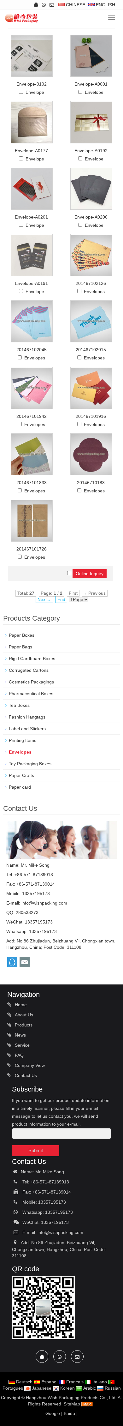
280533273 (27, 912)
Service (22, 1045)
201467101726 (31, 548)
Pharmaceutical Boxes (31, 693)
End (61, 599)
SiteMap (72, 1403)
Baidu (69, 1413)
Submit (35, 1150)
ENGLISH (105, 4)
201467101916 (91, 416)
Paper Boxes (21, 635)
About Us (23, 1014)
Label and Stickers (27, 728)
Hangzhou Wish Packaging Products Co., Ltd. (71, 1397)
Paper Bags (20, 646)
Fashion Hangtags (27, 716)
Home (20, 1004)
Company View (29, 1065)
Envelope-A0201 (31, 217)
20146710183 (91, 482)
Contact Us (25, 1075)
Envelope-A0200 (91, 217)
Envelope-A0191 (31, 283)
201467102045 (31, 349)
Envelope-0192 (31, 84)
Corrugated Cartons (29, 670)
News (20, 1035)
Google (52, 1413)
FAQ (19, 1055)
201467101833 (31, 482)
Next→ (44, 599)
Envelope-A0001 (91, 84)
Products (23, 1024)
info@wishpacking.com (44, 903)
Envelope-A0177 (31, 150)
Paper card (20, 787)
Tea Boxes (19, 705)
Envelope (35, 92)
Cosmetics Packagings (31, 681)
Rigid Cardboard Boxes (32, 658)
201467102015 (91, 349)
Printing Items (22, 740)
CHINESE (75, 4)
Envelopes (94, 291)
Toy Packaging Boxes (30, 763)
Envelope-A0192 (91, 150)
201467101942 (31, 416)
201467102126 (91, 283)
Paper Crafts (21, 775)
